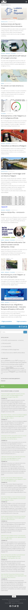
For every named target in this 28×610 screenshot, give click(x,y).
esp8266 (24, 362)
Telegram (13, 53)
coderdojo (7, 362)
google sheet (17, 364)
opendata (9, 368)
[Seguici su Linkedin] (26, 326)
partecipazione (14, 370)
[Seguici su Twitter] (24, 326)
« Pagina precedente (6, 321)
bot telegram (20, 360)
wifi (2, 373)
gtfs (22, 364)
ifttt (23, 364)
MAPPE (2, 83)
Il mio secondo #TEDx (6, 346)
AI (3, 360)
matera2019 (3, 368)
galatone (14, 364)
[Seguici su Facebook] (19, 326)
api (4, 360)
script (25, 370)
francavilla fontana (8, 364)
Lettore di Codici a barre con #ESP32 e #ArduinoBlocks (13, 352)
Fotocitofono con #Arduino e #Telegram (13, 146)
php (18, 370)
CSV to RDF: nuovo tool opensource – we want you (13, 340)
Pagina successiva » (22, 321)
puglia (23, 370)
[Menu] (26, 1)
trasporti (17, 371)
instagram (11, 366)
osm (10, 370)
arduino (7, 360)
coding (10, 362)
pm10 (20, 370)
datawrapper (15, 362)
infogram (2, 366)
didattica (20, 362)
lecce (15, 366)
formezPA (3, 364)
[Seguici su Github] (22, 326)
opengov (22, 368)
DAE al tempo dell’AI (6, 343)
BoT (16, 360)
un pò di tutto (4, 21)
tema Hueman (20, 603)
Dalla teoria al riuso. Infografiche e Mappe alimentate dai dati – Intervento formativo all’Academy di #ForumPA (13, 307)
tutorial (21, 372)
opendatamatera (17, 368)
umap (24, 372)
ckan (5, 362)
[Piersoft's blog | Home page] (5, 2)
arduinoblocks (12, 360)
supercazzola (6, 371)
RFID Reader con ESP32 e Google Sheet (10, 349)
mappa (17, 366)
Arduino (3, 53)
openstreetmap (5, 370)
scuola (2, 371)
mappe (20, 366)
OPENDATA (8, 53)
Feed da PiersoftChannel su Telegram (10, 391)
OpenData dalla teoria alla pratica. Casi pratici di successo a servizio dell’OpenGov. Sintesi (13, 245)
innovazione (6, 366)
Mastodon (3, 380)
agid (2, 360)
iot (13, 366)
